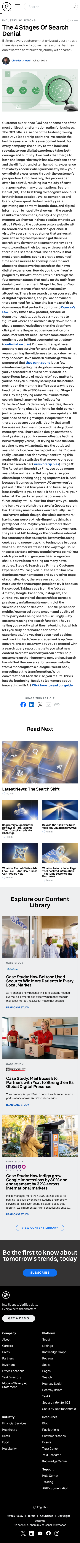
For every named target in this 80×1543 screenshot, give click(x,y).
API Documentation (55, 1488)
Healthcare (9, 1430)
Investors (8, 1365)
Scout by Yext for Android (59, 1409)
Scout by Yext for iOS (56, 1403)
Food (5, 1442)
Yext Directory (11, 1377)
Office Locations (13, 1371)
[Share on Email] (48, 704)
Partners (8, 1358)
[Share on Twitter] (40, 704)
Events (46, 1442)
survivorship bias (46, 464)
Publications (50, 1430)
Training (47, 1482)
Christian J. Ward (21, 60)
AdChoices (46, 1516)
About (6, 1339)
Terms (31, 1516)
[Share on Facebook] (23, 704)
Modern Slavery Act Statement (15, 1385)
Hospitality (9, 1449)
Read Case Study (17, 1007)
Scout (46, 1339)
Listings (47, 1346)
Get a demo (18, 1318)
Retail (6, 1436)
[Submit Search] (74, 6)
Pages (46, 1371)
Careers (7, 1346)
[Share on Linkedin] (31, 704)
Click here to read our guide (52, 685)
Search (47, 1377)
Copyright (64, 1516)
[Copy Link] (57, 704)
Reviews (48, 1358)
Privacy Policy (14, 1516)
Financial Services (14, 1423)
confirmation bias (16, 344)
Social (46, 1365)
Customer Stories (53, 1436)
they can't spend (38, 363)
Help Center (50, 1476)
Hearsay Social (52, 1384)
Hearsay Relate (52, 1390)
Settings (40, 1520)
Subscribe (40, 1273)
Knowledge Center (54, 1461)
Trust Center (50, 1449)
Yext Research (51, 1455)
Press (6, 1352)
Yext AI (46, 1396)
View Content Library (40, 1227)
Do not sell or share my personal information (40, 1525)
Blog (45, 1423)
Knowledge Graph (54, 1352)
